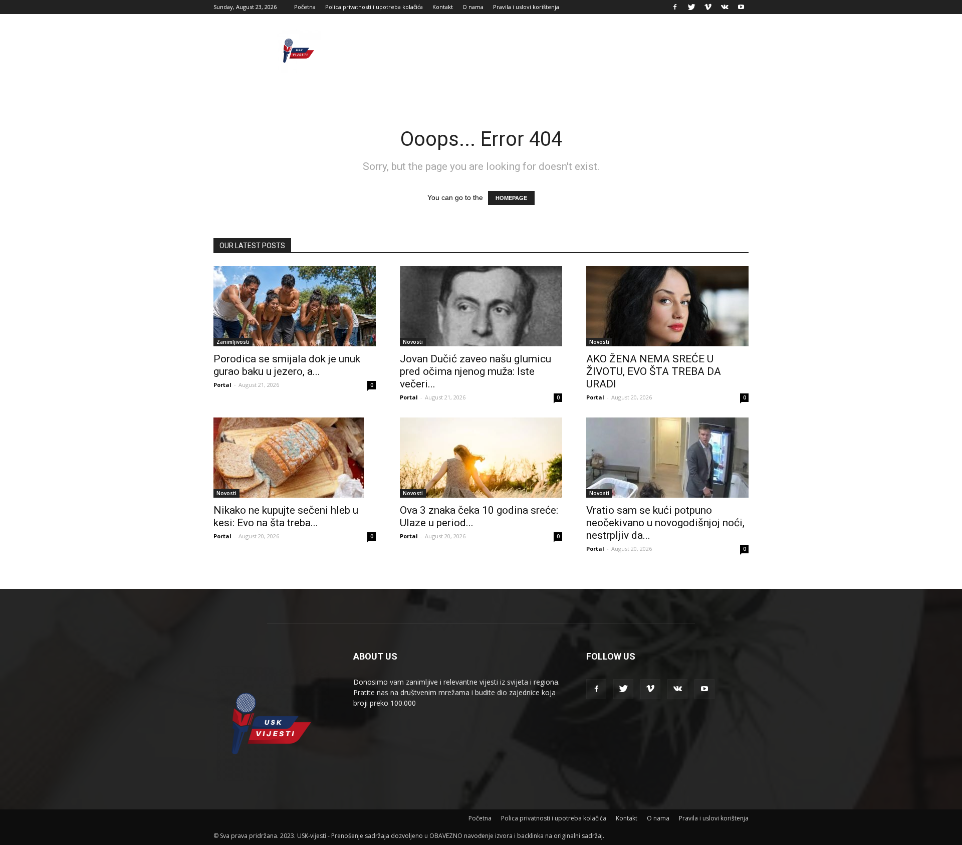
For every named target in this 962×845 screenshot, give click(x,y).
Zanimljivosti (233, 341)
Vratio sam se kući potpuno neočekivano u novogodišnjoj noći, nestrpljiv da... (665, 522)
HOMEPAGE (511, 198)
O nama (473, 7)
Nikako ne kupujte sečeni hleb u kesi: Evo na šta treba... (285, 516)
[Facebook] (674, 7)
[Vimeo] (707, 7)
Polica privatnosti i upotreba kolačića (374, 7)
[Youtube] (741, 7)
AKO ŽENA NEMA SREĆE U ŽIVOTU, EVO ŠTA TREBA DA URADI (653, 371)
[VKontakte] (724, 7)
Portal (222, 384)
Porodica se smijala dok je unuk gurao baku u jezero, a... (286, 365)
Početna (305, 7)
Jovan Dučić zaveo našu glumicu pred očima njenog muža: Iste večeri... (475, 371)
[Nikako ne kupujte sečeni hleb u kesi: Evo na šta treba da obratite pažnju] (294, 457)
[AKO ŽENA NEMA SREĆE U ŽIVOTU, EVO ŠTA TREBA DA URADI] (667, 306)
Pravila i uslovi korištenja (526, 7)
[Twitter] (691, 7)
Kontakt (442, 7)
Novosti (413, 341)
